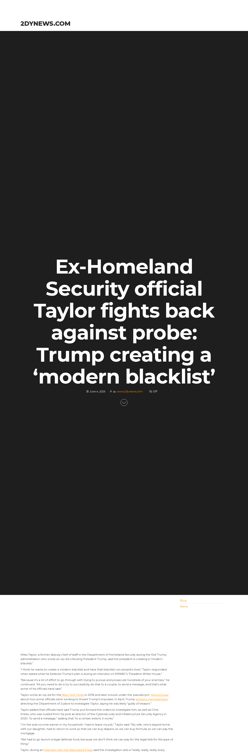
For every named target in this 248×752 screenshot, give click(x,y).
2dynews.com (45, 23)
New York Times (72, 695)
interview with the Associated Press (68, 750)
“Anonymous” (159, 695)
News (184, 606)
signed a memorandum (152, 699)
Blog (183, 600)
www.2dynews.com (130, 391)
